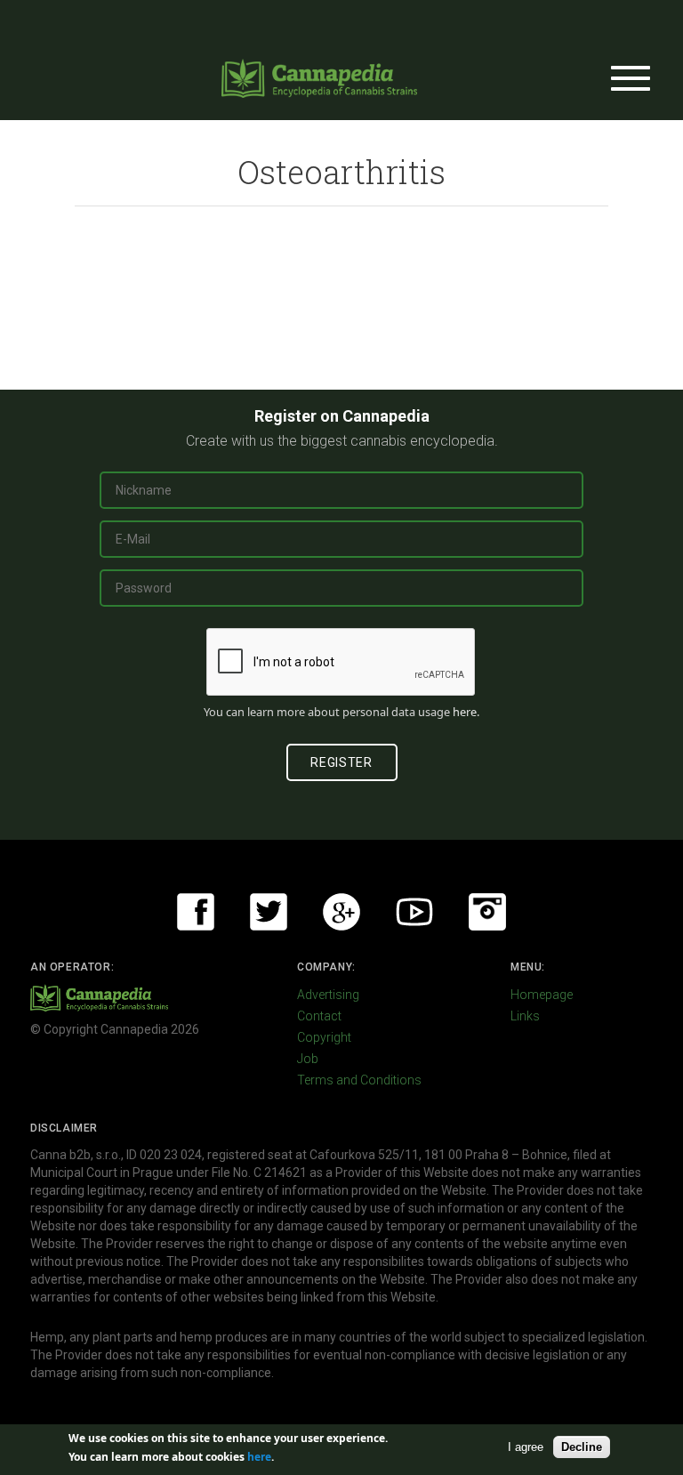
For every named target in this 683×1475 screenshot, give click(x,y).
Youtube (414, 912)
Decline (581, 1447)
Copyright (324, 1037)
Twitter (268, 912)
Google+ (341, 912)
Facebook (195, 912)
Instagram (487, 912)
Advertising (328, 994)
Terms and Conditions (359, 1080)
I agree (525, 1447)
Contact (319, 1016)
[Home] (319, 78)
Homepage (541, 994)
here (465, 712)
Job (307, 1059)
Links (525, 1016)
